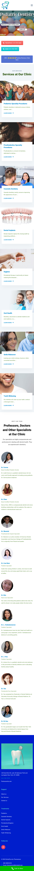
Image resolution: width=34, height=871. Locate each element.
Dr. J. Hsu (4, 657)
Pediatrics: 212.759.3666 (13, 43)
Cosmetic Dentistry (11, 189)
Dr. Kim (3, 595)
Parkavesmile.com (6, 781)
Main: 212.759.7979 (11, 49)
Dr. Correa (4, 467)
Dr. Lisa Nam (5, 563)
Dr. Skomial (5, 531)
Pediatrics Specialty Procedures (15, 103)
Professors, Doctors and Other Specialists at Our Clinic (17, 430)
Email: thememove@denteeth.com (13, 865)
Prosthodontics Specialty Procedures (13, 146)
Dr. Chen (4, 499)
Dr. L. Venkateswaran (8, 625)
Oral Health (8, 313)
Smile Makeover (10, 354)
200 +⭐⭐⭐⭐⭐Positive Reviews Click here (17, 59)
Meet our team (17, 421)
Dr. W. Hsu (4, 721)
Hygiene (7, 272)
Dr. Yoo (3, 689)
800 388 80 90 (7, 863)
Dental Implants (9, 230)
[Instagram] (3, 847)
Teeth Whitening (10, 396)
